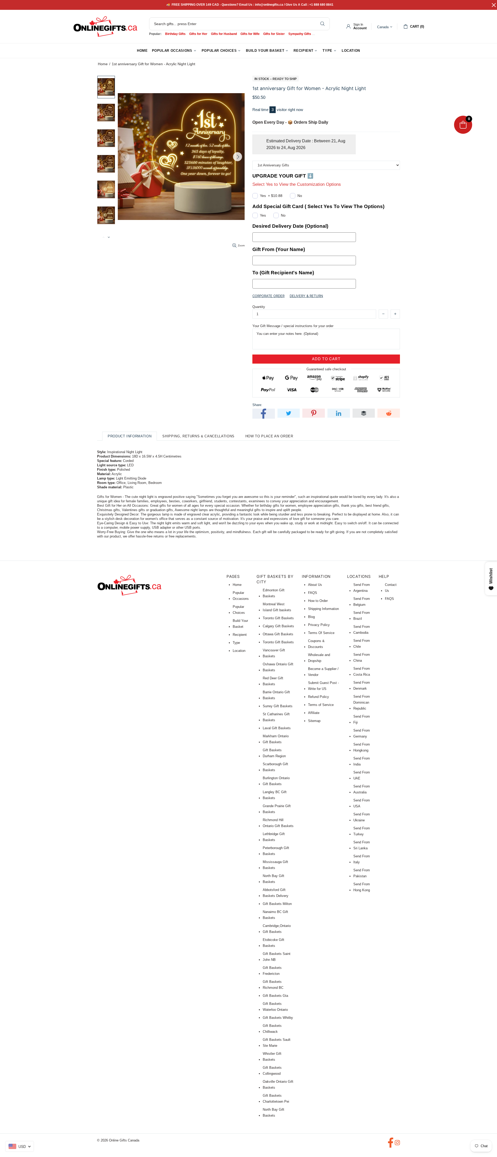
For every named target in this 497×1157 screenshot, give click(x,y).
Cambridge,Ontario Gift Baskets (277, 929)
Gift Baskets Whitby (278, 1018)
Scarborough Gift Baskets (275, 767)
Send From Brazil (361, 616)
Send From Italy (361, 859)
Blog (311, 617)
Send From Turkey (361, 831)
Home (103, 64)
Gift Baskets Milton (277, 904)
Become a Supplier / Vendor (323, 672)
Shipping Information (323, 609)
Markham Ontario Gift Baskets (276, 739)
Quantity (258, 307)
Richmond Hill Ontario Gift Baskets (278, 823)
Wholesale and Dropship (319, 658)
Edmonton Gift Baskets (273, 593)
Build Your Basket (240, 624)
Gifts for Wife (250, 34)
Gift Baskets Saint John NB (276, 957)
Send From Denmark (361, 685)
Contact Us (391, 588)
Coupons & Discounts (316, 644)
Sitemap (314, 721)
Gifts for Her (198, 34)
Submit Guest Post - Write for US (323, 686)
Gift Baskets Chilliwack (272, 1029)
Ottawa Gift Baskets (278, 634)
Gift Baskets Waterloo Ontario (275, 1007)
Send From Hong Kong (361, 887)
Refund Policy (318, 697)
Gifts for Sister (274, 34)
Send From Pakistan (361, 873)
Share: (257, 405)
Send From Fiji (361, 719)
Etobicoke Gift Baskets (273, 943)
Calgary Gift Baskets (278, 626)
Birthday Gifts (175, 34)
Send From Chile (361, 643)
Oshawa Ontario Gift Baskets (278, 667)
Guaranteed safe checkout (326, 369)
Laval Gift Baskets (277, 728)
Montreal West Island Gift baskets (277, 607)
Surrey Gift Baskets (278, 706)
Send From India (361, 761)
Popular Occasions (241, 596)
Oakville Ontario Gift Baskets (278, 1084)
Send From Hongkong (361, 747)
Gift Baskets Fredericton (272, 971)
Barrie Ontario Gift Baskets (276, 695)
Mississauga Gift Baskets (275, 865)
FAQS (312, 593)
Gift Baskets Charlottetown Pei (276, 1098)
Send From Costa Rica (361, 671)
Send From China (361, 657)
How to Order (318, 601)
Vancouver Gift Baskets (274, 653)
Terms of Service (321, 705)
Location (239, 651)
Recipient (240, 635)
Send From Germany (361, 733)
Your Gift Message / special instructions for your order (292, 326)
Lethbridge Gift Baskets (274, 837)
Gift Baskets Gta (275, 996)
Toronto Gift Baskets (278, 618)
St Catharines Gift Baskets (276, 717)
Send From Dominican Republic (361, 702)
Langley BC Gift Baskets (275, 795)
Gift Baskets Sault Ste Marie (276, 1043)
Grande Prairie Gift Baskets (277, 809)
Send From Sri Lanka (361, 845)
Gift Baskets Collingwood (272, 1070)
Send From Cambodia (361, 630)
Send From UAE (361, 775)
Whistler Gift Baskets (272, 1057)
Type (236, 643)
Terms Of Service (321, 633)
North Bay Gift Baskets (273, 879)
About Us (315, 585)
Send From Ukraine (361, 817)
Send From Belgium (361, 602)
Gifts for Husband (224, 34)
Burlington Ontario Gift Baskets (276, 781)
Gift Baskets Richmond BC (273, 985)
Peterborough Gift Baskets (276, 851)
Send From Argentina (361, 588)
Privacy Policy (319, 625)
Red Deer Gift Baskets (273, 681)
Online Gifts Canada (105, 26)
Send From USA (361, 803)
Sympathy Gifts (299, 34)
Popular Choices (239, 610)
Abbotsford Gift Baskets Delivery (275, 893)
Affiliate (313, 713)
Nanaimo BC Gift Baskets (275, 915)
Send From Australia (361, 789)
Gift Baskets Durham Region (274, 753)
